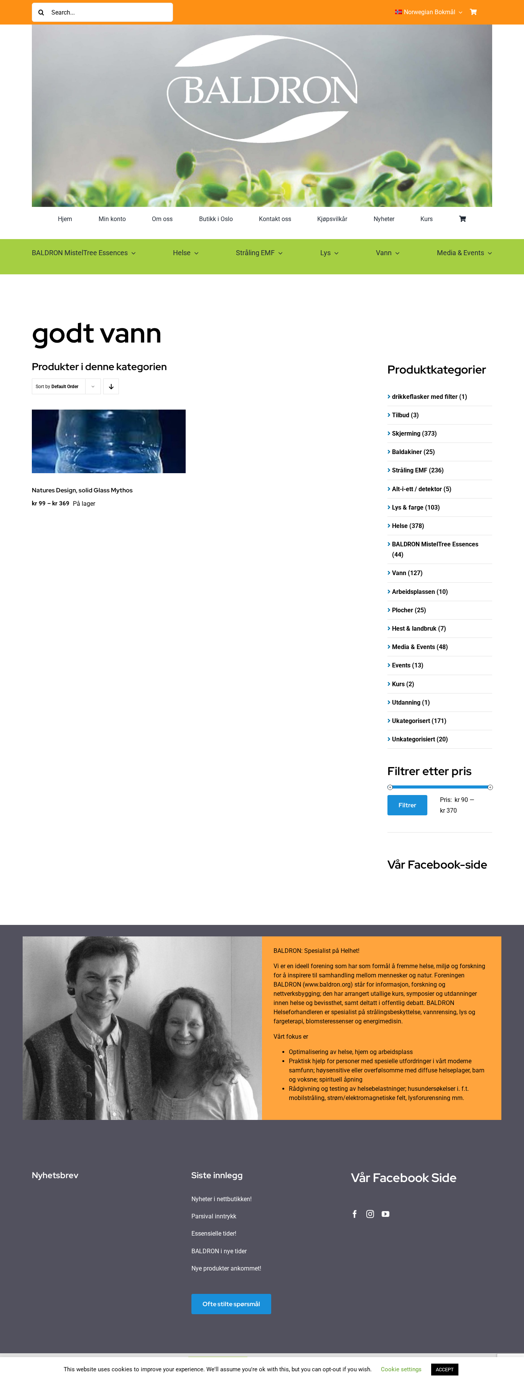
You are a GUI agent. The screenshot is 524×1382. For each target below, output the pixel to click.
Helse (400, 526)
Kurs (398, 684)
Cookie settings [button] (401, 1369)
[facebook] (355, 1214)
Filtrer (407, 805)
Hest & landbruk (414, 628)
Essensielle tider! (213, 1233)
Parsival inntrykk (213, 1216)
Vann (399, 573)
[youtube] (385, 1214)
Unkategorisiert (413, 739)
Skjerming (406, 433)
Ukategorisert (411, 721)
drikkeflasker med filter (425, 396)
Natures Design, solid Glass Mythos (82, 490)
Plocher (402, 610)
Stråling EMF (409, 470)
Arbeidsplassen (413, 591)
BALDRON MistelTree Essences (435, 544)
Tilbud (400, 415)
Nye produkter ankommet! (226, 1268)
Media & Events (413, 647)
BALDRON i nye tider (219, 1251)
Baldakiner (407, 452)
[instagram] (370, 1214)
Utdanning (406, 702)
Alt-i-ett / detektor (417, 489)
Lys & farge (407, 507)
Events (401, 665)
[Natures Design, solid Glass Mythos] (109, 441)
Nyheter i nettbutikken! (221, 1199)
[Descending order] (111, 386)
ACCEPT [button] (445, 1369)
